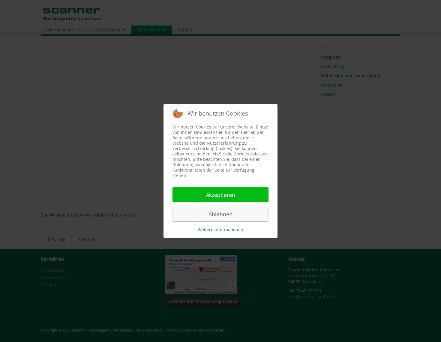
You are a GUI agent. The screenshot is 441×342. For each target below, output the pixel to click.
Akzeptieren (220, 194)
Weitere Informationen (220, 229)
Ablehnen (220, 214)
